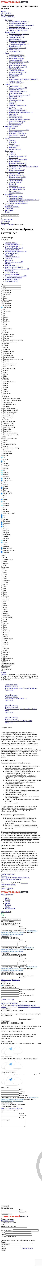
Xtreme (5, 611)
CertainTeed (7, 307)
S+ (4, 461)
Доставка (8, 905)
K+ (4, 498)
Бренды (3, 11)
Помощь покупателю (8, 874)
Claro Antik (6, 580)
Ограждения (9, 151)
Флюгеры (9, 260)
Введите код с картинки (27, 1001)
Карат (5, 565)
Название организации (27, 989)
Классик (6, 531)
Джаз (5, 527)
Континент (6, 534)
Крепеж (7, 212)
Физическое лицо (9, 985)
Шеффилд (6, 660)
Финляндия (7, 393)
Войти (12, 1221)
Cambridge (6, 478)
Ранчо (5, 540)
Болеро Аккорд (8, 617)
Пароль (22, 978)
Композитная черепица (14, 244)
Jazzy (5, 496)
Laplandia (6, 505)
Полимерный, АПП (9, 404)
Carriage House (8, 480)
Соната (5, 644)
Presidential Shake (8, 513)
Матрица (6, 633)
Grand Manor (7, 492)
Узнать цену (9, 690)
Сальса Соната (8, 559)
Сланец (5, 446)
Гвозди (5, 347)
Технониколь (7, 300)
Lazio (5, 592)
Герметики (6, 349)
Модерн (5, 635)
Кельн (5, 627)
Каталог (3, 224)
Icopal (5, 296)
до (1, 288)
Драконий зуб (7, 418)
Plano (5, 509)
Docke (5, 298)
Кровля (7, 84)
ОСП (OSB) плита (11, 272)
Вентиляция (9, 194)
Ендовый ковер (8, 336)
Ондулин (9, 255)
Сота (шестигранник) (10, 412)
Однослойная (7, 452)
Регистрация (9, 15)
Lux (4, 507)
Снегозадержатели (12, 257)
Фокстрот (6, 652)
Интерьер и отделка (11, 126)
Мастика (6, 338)
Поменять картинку (7, 999)
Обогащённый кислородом (12, 400)
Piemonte (6, 596)
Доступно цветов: (11, 686)
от (1, 286)
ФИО (21, 1114)
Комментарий (22, 946)
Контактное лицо (6, 1230)
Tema (5, 602)
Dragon (5, 584)
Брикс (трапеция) (9, 427)
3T (4, 457)
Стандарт (6, 648)
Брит (4, 327)
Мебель (7, 138)
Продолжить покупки (15, 1108)
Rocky (5, 515)
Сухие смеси (9, 208)
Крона (5, 629)
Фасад (7, 53)
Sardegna (6, 600)
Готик (5, 561)
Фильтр (3, 673)
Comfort (5, 484)
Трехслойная (7, 454)
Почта (22, 1093)
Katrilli (5, 500)
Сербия (5, 378)
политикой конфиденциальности (12, 934)
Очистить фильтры (7, 888)
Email (21, 1118)
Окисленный (7, 402)
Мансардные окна (12, 274)
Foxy (4, 490)
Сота (4, 646)
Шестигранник (8, 658)
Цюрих (5, 656)
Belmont (5, 474)
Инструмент (9, 210)
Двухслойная (7, 450)
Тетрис (5, 650)
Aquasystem (7, 292)
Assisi (5, 574)
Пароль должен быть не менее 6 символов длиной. (18, 1240)
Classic (5, 482)
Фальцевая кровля (12, 250)
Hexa (4, 590)
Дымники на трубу (12, 279)
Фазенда (6, 546)
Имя (21, 927)
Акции (7, 898)
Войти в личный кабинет (9, 1003)
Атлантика (6, 523)
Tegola (5, 325)
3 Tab (5, 557)
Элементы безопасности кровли (17, 269)
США (5, 376)
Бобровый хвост (8, 416)
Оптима (5, 536)
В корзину (4, 1108)
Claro (5, 578)
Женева (5, 563)
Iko (4, 315)
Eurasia (5, 486)
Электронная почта (26, 961)
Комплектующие (8, 357)
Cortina (5, 582)
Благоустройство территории (14, 172)
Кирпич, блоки (10, 32)
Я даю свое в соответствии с (20, 1006)
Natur (5, 594)
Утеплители (9, 205)
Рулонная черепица (9, 365)
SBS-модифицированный (11, 398)
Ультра (5, 544)
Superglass (6, 465)
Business (6, 476)
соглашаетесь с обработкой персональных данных (19, 931)
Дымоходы (9, 271)
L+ (4, 501)
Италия (5, 370)
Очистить (4, 674)
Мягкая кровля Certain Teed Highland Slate (18, 721)
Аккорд (5, 613)
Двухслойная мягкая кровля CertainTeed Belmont (21, 688)
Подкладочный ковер (10, 342)
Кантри (5, 529)
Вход (2, 15)
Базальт (5, 440)
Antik (5, 572)
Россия (5, 374)
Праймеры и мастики (12, 207)
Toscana (5, 605)
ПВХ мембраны (11, 265)
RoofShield (6, 321)
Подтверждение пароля (8, 1236)
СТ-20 (5, 542)
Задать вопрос (17, 879)
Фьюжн (5, 654)
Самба (5, 640)
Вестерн (6, 525)
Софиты (8, 258)
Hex (4, 588)
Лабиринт (6, 631)
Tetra (4, 604)
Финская (6, 552)
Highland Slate (7, 494)
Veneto (5, 607)
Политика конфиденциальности (14, 883)
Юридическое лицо (9, 987)
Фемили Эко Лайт (9, 550)
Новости (7, 900)
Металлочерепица (12, 246)
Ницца (5, 637)
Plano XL (6, 511)
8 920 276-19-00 (6, 13)
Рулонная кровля (12, 253)
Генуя (5, 619)
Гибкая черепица (8, 334)
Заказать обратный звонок (20, 877)
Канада (5, 372)
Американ (6, 615)
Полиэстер (6, 406)
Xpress (5, 609)
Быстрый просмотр (11, 685)
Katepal (5, 317)
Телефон (22, 929)
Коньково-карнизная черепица (13, 340)
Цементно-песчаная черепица (15, 251)
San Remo (6, 598)
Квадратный (7, 431)
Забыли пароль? (6, 980)
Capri (5, 576)
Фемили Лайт (7, 548)
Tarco (5, 323)
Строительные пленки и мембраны (16, 203)
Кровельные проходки (13, 277)
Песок (5, 442)
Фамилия (23, 993)
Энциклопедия (10, 908)
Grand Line (6, 294)
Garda (5, 586)
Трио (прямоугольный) (10, 410)
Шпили (8, 264)
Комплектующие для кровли (15, 276)
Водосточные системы (14, 267)
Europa (5, 488)
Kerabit (5, 319)
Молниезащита (11, 281)
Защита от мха (8, 355)
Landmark (6, 503)
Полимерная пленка (10, 444)
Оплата (7, 907)
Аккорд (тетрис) (8, 414)
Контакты (4, 876)
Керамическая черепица (14, 262)
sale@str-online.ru (6, 879)
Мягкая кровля (11, 243)
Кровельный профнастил (14, 248)
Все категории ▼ (6, 219)
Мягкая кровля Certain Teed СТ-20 (16, 698)
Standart (5, 463)
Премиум (6, 538)
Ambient (5, 472)
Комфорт (6, 459)
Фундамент (8, 20)
